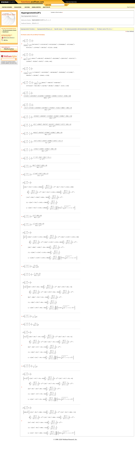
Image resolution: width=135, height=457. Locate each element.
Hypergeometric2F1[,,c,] (44, 29)
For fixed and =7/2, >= (104, 29)
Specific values (58, 29)
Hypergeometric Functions (28, 29)
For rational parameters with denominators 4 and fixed (80, 29)
